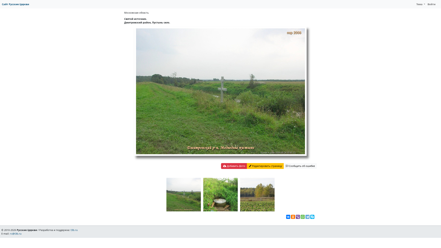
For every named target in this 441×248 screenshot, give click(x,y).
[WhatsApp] (303, 217)
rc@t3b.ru (16, 233)
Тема (419, 4)
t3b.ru (74, 230)
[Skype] (312, 217)
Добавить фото (235, 166)
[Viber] (298, 217)
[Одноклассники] (293, 217)
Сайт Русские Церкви (15, 4)
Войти (431, 4)
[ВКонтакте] (288, 217)
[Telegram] (307, 217)
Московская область (136, 12)
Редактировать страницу (266, 166)
